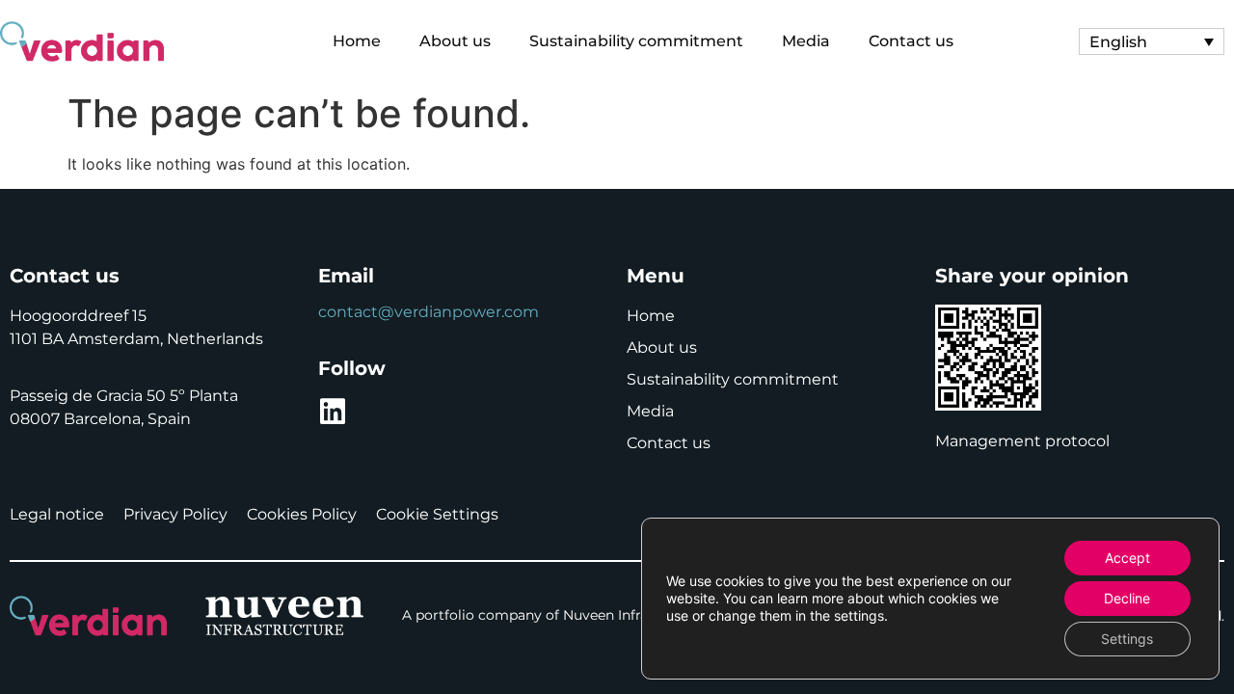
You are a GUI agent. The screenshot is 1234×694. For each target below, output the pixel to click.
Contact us (911, 41)
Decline (1127, 598)
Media (806, 41)
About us (455, 41)
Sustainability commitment (636, 41)
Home (357, 41)
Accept (1127, 557)
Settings (1127, 638)
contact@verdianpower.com (428, 312)
